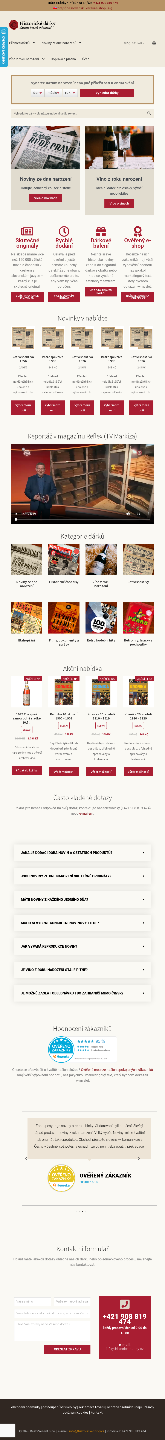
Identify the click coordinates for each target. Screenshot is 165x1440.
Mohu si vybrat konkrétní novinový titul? (60, 923)
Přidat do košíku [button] (27, 770)
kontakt (97, 1412)
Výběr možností (23, 407)
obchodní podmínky (25, 1407)
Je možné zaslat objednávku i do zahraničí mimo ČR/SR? (72, 993)
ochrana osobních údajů (124, 1407)
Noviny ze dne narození (58, 43)
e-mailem (86, 813)
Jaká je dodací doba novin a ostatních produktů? (66, 853)
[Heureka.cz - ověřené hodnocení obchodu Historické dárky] (82, 1049)
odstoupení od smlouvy (59, 1407)
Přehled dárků (19, 43)
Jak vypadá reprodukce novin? (49, 946)
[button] (82, 852)
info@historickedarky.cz (125, 1349)
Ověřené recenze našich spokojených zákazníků (117, 1070)
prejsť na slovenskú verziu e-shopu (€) (84, 8)
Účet (85, 59)
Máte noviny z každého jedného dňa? (54, 900)
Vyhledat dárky (107, 92)
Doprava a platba (63, 59)
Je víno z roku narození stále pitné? (54, 970)
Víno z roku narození (24, 59)
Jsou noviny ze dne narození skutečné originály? (66, 876)
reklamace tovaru (92, 1407)
